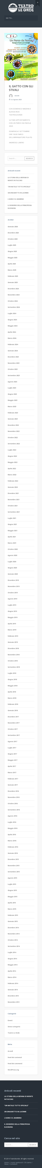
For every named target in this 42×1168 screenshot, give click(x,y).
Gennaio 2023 (13, 419)
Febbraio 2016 (13, 847)
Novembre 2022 (13, 431)
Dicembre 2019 (13, 580)
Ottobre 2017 (13, 729)
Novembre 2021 (13, 499)
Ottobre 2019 (13, 593)
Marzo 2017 (12, 772)
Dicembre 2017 (13, 717)
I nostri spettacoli (16, 1162)
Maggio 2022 (12, 462)
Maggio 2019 (12, 617)
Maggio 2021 (12, 530)
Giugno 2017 (12, 754)
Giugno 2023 (12, 394)
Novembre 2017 (13, 723)
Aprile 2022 (12, 468)
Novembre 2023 (13, 363)
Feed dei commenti (15, 1063)
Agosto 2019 (12, 599)
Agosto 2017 (12, 741)
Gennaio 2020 (13, 574)
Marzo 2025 (12, 270)
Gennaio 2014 (13, 990)
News (6, 1164)
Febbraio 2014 (13, 983)
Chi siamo (27, 1162)
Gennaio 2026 (13, 227)
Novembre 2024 (13, 295)
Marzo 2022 (12, 475)
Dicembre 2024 (13, 289)
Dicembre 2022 (13, 425)
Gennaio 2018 (13, 710)
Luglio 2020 (12, 562)
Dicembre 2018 (13, 648)
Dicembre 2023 (13, 357)
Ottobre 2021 (13, 506)
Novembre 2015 (13, 865)
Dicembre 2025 (13, 233)
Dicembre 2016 (13, 791)
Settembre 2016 (14, 810)
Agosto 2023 (12, 382)
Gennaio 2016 (13, 853)
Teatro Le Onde (14, 1033)
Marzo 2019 (12, 630)
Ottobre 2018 (13, 661)
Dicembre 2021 (13, 493)
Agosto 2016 (12, 816)
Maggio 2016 (12, 828)
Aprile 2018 (12, 692)
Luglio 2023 (12, 388)
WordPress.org (13, 1070)
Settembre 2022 (14, 444)
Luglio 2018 (12, 673)
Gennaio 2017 (13, 785)
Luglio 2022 (12, 450)
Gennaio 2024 (13, 351)
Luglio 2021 (12, 518)
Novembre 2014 (13, 934)
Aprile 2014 (12, 971)
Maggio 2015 (12, 897)
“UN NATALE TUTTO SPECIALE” (19, 187)
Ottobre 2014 (13, 940)
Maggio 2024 (12, 326)
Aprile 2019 (12, 624)
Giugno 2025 (12, 251)
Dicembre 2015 (13, 859)
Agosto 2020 (12, 555)
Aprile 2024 (12, 332)
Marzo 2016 (12, 841)
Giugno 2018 (12, 679)
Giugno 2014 (12, 959)
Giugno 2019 (12, 611)
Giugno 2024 (12, 320)
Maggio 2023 (12, 400)
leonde (16, 96)
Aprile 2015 (12, 903)
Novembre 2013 (13, 1002)
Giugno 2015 (12, 890)
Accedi (10, 1051)
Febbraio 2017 (13, 779)
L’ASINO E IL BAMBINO (16, 199)
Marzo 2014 (12, 977)
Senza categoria (14, 1027)
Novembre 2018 (13, 655)
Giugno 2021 (12, 524)
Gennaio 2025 (13, 282)
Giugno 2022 (12, 456)
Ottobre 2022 (13, 437)
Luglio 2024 (12, 313)
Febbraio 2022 (13, 481)
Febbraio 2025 (13, 276)
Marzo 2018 (12, 698)
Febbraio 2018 (13, 704)
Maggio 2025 (12, 258)
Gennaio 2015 (13, 921)
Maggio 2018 (12, 686)
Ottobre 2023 (13, 369)
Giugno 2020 (12, 568)
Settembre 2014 (14, 946)
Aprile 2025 (12, 264)
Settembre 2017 (14, 735)
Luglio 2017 (12, 748)
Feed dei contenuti (15, 1057)
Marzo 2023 (12, 406)
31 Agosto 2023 (16, 99)
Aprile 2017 (12, 766)
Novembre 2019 (13, 586)
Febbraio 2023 (13, 413)
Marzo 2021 (12, 543)
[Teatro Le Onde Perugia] (21, 12)
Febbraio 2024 (13, 344)
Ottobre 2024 (13, 301)
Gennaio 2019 (13, 642)
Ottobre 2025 (13, 239)
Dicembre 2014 (13, 928)
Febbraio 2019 (13, 636)
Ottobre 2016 (13, 803)
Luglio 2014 (12, 952)
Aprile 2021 (12, 537)
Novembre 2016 (13, 797)
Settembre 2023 (14, 375)
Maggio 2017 (12, 760)
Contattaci (13, 1164)
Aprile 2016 (12, 834)
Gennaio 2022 (13, 487)
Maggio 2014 (12, 965)
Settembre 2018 (14, 667)
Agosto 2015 (12, 878)
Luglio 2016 (12, 822)
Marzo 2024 (12, 338)
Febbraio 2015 (13, 915)
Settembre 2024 (14, 307)
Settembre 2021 (14, 512)
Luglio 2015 (12, 884)
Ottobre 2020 (13, 549)
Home (6, 1162)
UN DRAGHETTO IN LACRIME (18, 193)
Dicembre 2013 (13, 996)
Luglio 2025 (12, 245)
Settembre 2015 (14, 872)
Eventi (10, 1020)
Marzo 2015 (12, 909)
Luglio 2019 (12, 605)
